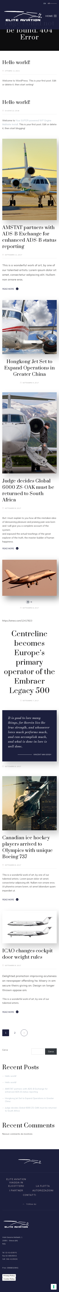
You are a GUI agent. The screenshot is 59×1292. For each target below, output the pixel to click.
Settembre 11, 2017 (13, 255)
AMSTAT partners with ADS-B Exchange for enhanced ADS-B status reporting (29, 237)
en (45, 3)
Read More (8, 289)
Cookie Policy (9, 1279)
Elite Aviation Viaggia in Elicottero (16, 1182)
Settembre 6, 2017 (13, 766)
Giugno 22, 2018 (12, 111)
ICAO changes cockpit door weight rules (27, 954)
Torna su (31, 1204)
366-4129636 (11, 1259)
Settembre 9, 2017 (31, 383)
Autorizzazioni (42, 1190)
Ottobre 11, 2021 (12, 71)
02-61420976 (11, 1253)
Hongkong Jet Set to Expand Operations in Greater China (29, 368)
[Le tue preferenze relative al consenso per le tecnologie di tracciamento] (54, 1287)
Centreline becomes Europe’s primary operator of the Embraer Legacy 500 (29, 662)
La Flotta (43, 1186)
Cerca (5, 1050)
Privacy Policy (9, 1276)
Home (49, 16)
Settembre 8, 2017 (13, 508)
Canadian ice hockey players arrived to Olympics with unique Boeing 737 (27, 847)
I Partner (16, 1190)
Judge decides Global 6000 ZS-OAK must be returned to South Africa (28, 490)
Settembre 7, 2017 (31, 700)
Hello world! (16, 63)
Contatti (29, 1195)
